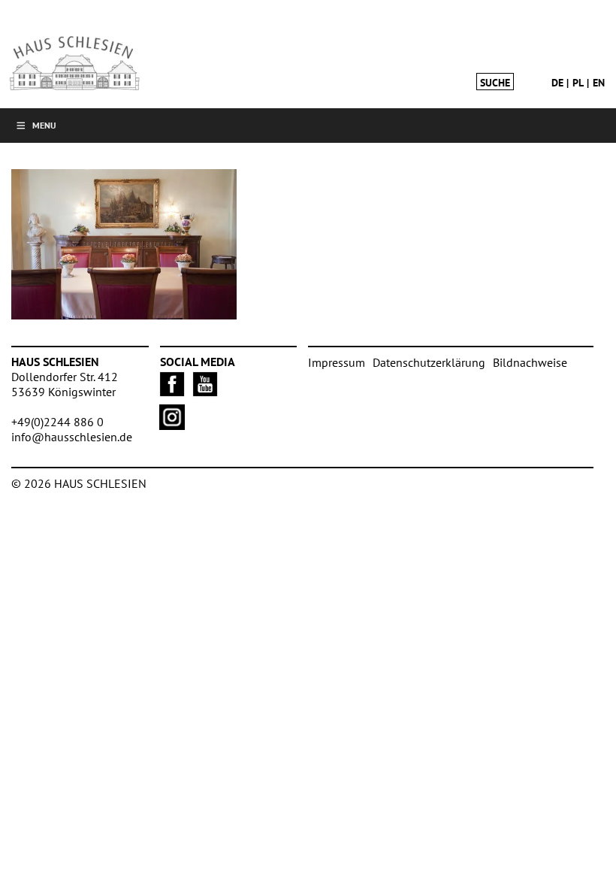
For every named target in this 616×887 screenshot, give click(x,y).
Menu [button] (44, 125)
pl (578, 82)
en (599, 82)
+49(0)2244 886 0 (57, 421)
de (557, 82)
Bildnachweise (530, 362)
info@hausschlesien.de (71, 436)
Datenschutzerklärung (429, 362)
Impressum (336, 362)
